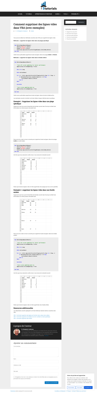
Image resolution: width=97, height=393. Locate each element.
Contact (74, 391)
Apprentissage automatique (43, 14)
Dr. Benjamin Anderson (22, 31)
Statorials (12, 391)
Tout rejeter (79, 387)
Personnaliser (71, 387)
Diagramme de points (72, 31)
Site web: (16, 371)
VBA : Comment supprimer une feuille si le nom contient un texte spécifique (32, 316)
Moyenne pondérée (71, 39)
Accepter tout (88, 387)
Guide (32, 31)
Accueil (20, 14)
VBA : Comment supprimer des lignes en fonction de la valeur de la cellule (31, 315)
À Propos (68, 391)
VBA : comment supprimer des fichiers (23, 318)
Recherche (81, 22)
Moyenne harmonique (72, 33)
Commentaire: (17, 346)
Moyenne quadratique (72, 37)
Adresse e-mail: (17, 365)
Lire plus (46, 335)
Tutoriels (29, 14)
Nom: (15, 359)
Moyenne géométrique (72, 35)
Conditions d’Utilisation (60, 391)
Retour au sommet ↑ (82, 391)
